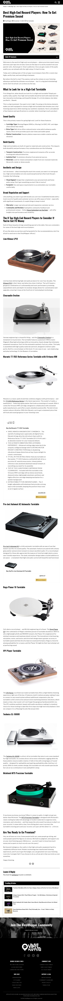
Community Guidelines (46, 980)
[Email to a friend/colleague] (33, 864)
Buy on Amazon (41, 497)
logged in (15, 875)
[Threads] (37, 955)
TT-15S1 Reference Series (15, 401)
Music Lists (16, 987)
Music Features (16, 985)
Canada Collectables (46, 964)
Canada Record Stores (17, 969)
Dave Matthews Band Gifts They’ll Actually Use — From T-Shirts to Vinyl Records (33, 910)
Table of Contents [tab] (10, 57)
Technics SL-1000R (12, 756)
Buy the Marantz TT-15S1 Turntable (17, 428)
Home (4, 6)
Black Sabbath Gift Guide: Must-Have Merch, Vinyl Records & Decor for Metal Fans (35, 903)
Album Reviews (16, 977)
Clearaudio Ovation (44, 337)
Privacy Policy (46, 982)
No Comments (30, 21)
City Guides (16, 980)
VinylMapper (8, 21)
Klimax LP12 (7, 283)
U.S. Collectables (46, 969)
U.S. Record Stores (16, 967)
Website (30, 864)
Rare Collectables (46, 967)
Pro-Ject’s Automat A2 (11, 546)
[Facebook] (25, 955)
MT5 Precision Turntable (30, 817)
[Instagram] (28, 955)
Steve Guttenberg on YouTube (37, 210)
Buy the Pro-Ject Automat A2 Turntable (18, 571)
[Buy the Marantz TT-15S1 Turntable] (11, 421)
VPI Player (9, 693)
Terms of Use (46, 985)
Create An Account (31, 930)
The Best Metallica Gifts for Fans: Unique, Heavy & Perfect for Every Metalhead (35, 888)
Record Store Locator (17, 964)
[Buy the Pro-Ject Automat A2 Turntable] (11, 565)
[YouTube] (33, 955)
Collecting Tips (12, 6)
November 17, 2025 (19, 21)
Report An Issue (46, 977)
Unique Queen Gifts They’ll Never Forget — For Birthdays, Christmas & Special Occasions (35, 895)
